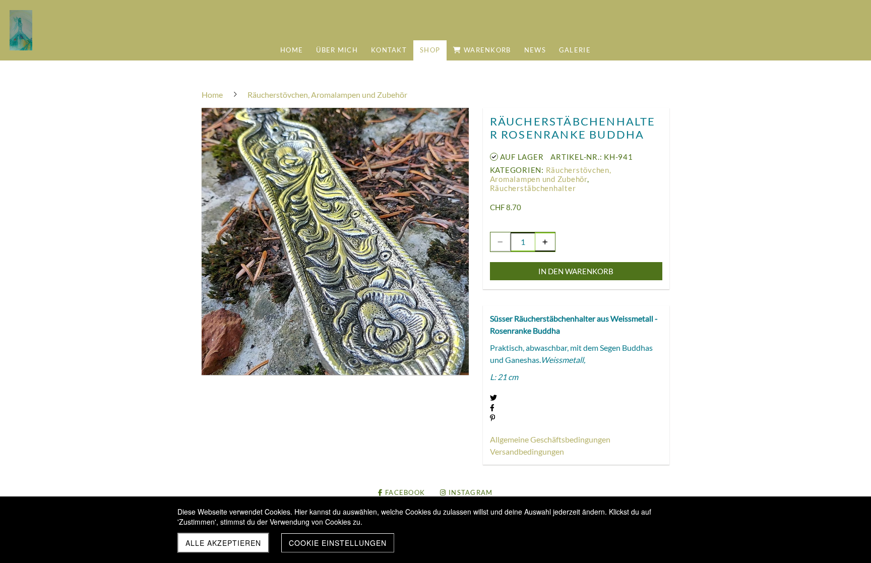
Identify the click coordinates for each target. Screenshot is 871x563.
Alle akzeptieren (223, 543)
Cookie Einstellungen (338, 543)
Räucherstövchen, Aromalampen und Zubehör (550, 174)
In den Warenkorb (575, 271)
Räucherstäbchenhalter (533, 188)
